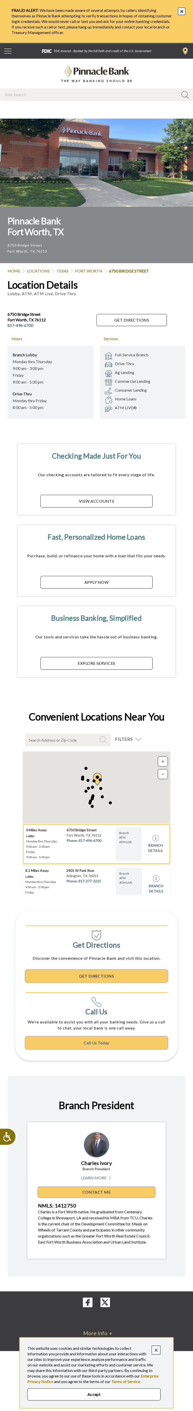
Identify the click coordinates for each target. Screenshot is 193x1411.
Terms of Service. (126, 1381)
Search (104, 740)
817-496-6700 (20, 325)
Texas (62, 270)
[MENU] (8, 51)
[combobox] (89, 94)
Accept (94, 1394)
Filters (123, 739)
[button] (100, 788)
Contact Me (96, 1192)
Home (14, 270)
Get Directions (131, 320)
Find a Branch (185, 51)
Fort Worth (89, 270)
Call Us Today (96, 1042)
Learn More (96, 1178)
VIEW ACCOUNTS (96, 501)
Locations (38, 270)
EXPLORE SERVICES (96, 663)
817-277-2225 (89, 881)
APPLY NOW (96, 582)
